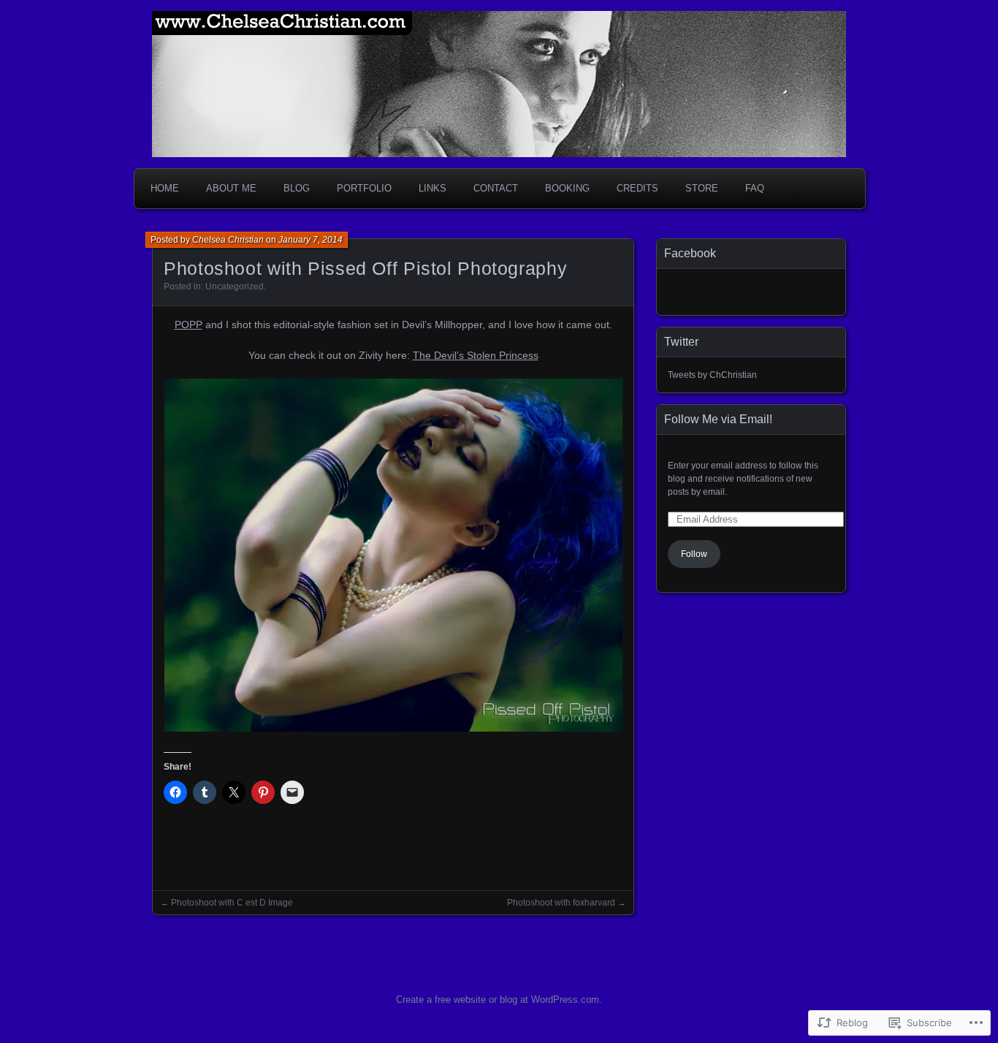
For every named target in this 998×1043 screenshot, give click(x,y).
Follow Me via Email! (718, 419)
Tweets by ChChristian (712, 375)
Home (165, 188)
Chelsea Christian (228, 240)
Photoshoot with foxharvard (561, 903)
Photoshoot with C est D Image (232, 903)
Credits (637, 188)
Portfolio (364, 188)
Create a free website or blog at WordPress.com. (499, 999)
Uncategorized (234, 286)
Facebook (690, 253)
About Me (231, 188)
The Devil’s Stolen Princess (475, 355)
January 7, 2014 (310, 240)
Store (701, 188)
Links (432, 188)
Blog (296, 188)
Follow (694, 554)
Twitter (681, 341)
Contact (495, 188)
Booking (567, 188)
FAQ (754, 188)
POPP (188, 324)
